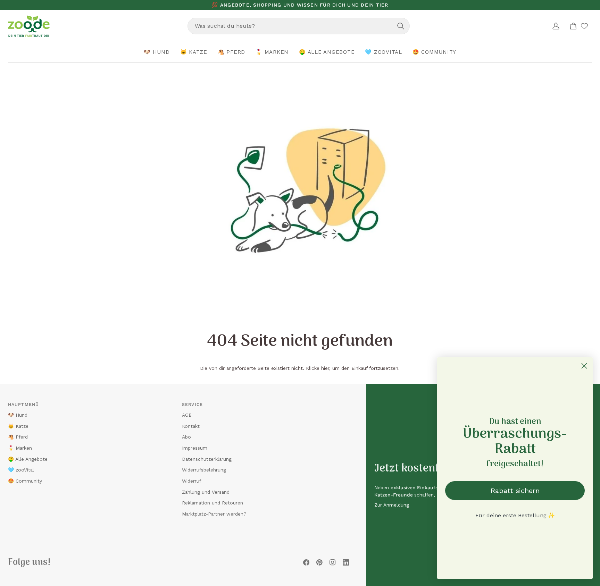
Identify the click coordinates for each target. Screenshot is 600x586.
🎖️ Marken (20, 448)
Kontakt (191, 426)
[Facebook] (306, 562)
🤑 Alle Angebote (28, 459)
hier (325, 368)
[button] (157, 52)
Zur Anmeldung (391, 505)
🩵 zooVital (21, 470)
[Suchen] (400, 26)
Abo (186, 437)
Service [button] (192, 404)
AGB (187, 415)
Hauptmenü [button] (23, 404)
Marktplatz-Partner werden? (214, 514)
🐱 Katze (18, 426)
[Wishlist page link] (584, 26)
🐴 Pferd (18, 437)
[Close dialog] (584, 366)
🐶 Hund (17, 415)
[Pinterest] (319, 562)
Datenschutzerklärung (207, 459)
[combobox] (299, 26)
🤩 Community (25, 481)
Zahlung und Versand (206, 492)
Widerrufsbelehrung (204, 470)
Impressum (194, 448)
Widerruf (191, 481)
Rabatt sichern (515, 490)
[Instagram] (333, 562)
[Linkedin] (346, 562)
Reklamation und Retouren (212, 503)
